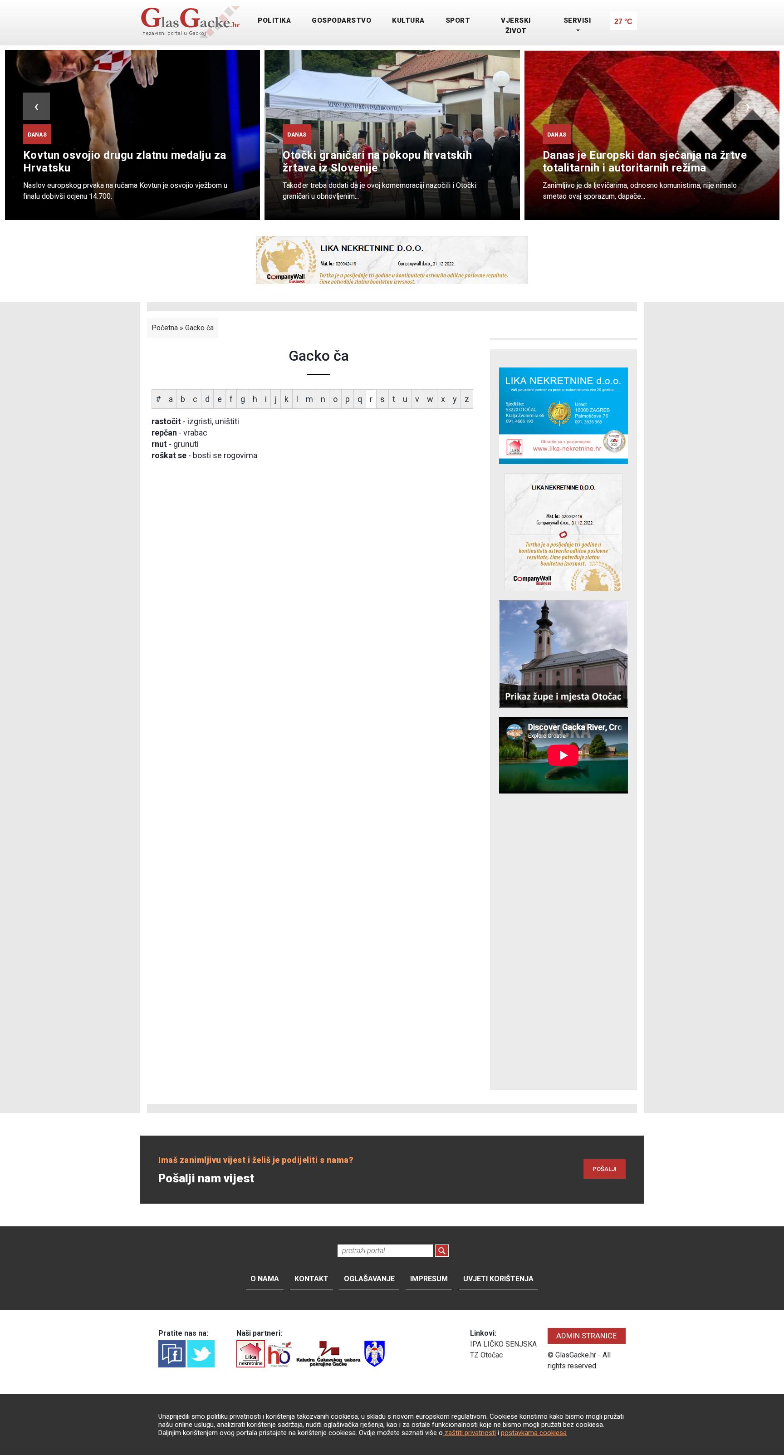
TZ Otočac (486, 1355)
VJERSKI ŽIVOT (516, 25)
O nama (264, 1278)
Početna (165, 327)
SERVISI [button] (577, 20)
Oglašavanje (369, 1278)
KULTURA (408, 20)
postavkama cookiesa (534, 1433)
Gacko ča (199, 327)
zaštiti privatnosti (469, 1433)
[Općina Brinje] (374, 1353)
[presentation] (36, 106)
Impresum (429, 1278)
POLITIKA (274, 20)
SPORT (458, 20)
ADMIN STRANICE (586, 1335)
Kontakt (311, 1278)
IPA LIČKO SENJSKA (503, 1344)
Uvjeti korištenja (498, 1278)
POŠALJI (605, 1169)
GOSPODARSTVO (341, 20)
